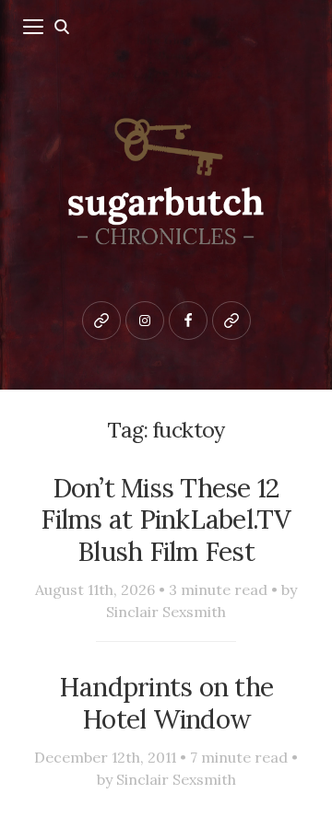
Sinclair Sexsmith (166, 611)
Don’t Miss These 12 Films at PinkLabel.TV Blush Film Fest (165, 520)
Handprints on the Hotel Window (166, 703)
